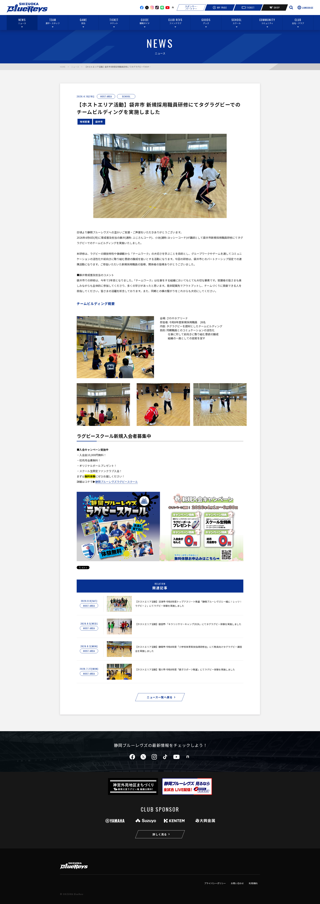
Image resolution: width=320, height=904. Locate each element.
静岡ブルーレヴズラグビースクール (116, 482)
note (172, 7)
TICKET (250, 7)
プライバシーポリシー (215, 883)
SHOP (277, 7)
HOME (63, 66)
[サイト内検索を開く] (291, 7)
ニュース (75, 66)
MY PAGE (222, 7)
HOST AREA (106, 96)
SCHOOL (126, 96)
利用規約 (253, 883)
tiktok (165, 757)
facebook (142, 7)
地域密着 (85, 121)
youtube (168, 7)
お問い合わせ (237, 883)
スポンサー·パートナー (191, 7)
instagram (152, 7)
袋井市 (99, 121)
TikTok (157, 7)
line (162, 7)
